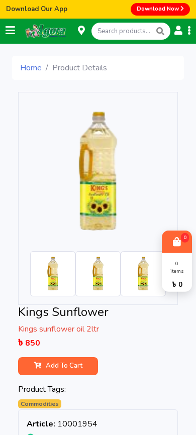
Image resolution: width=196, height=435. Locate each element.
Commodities (40, 404)
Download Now (158, 9)
